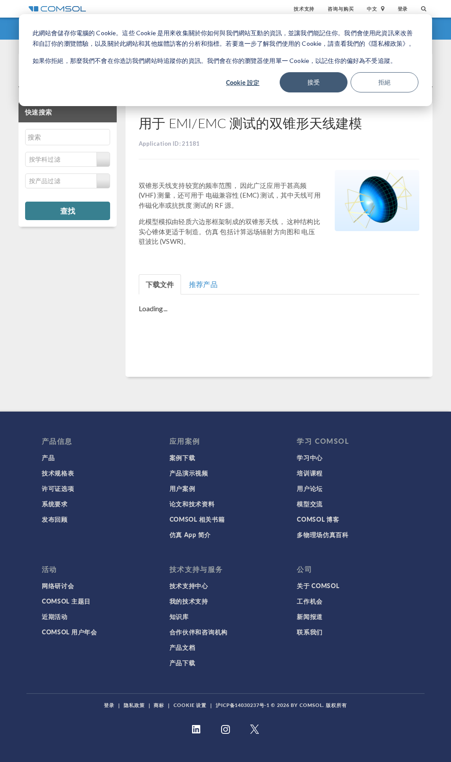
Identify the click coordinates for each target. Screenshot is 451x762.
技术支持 (304, 8)
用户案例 (183, 488)
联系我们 (310, 631)
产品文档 (183, 647)
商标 (159, 705)
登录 (403, 8)
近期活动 (55, 616)
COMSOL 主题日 (66, 600)
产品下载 (183, 662)
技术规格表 (58, 472)
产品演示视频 (189, 472)
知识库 (179, 616)
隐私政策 (134, 705)
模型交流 (310, 503)
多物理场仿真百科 (323, 534)
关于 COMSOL (318, 585)
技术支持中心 (189, 585)
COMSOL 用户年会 (69, 631)
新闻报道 (310, 616)
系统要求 (55, 503)
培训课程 (310, 472)
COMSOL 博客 (318, 519)
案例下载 (183, 457)
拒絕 (384, 82)
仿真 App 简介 (190, 534)
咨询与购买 (341, 8)
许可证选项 (58, 488)
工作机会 (310, 600)
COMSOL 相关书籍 (197, 519)
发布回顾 (55, 519)
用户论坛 (310, 488)
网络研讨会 (58, 585)
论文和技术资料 (192, 503)
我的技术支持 (189, 600)
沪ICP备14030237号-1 (243, 705)
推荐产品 (203, 284)
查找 (67, 210)
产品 (48, 457)
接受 (313, 82)
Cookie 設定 (242, 82)
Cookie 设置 (190, 705)
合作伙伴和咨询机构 (199, 631)
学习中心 (310, 457)
